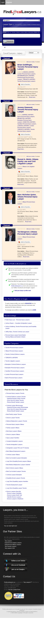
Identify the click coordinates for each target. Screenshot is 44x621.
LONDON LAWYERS (28, 72)
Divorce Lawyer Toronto (13, 417)
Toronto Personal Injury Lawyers (26, 81)
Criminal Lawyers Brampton (14, 474)
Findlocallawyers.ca (9, 582)
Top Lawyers (8, 541)
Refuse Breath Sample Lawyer (15, 402)
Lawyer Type (8, 24)
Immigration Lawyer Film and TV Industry (17, 448)
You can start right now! (10, 526)
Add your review (30, 61)
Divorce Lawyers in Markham (15, 499)
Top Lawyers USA (10, 548)
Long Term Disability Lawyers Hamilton (17, 481)
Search (10, 42)
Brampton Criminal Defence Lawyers (15, 364)
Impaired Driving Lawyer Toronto (16, 398)
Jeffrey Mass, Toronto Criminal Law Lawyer (17, 331)
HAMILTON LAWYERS (29, 122)
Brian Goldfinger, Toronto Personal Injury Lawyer (27, 67)
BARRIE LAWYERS (27, 114)
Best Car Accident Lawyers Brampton (16, 458)
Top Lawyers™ (28, 582)
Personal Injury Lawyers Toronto (15, 393)
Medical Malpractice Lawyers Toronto (16, 421)
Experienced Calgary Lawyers (13, 542)
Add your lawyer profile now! (22, 290)
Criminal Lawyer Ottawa (13, 454)
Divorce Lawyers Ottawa (13, 434)
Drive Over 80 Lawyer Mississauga (16, 409)
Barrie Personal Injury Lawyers (26, 116)
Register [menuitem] (9, 2)
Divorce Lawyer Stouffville (14, 493)
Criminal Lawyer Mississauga (14, 405)
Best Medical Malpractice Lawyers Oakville (18, 464)
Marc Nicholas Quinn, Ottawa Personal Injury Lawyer (27, 197)
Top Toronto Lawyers (10, 546)
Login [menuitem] (2, 2)
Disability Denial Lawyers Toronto (15, 478)
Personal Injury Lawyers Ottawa (15, 424)
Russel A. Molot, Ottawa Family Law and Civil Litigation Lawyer (27, 161)
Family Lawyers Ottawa (12, 428)
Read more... (32, 97)
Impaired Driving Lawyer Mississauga (17, 407)
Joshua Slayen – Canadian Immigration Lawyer (18, 323)
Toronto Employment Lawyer (14, 485)
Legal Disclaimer (11, 611)
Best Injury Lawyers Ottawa (13, 431)
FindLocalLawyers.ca (8, 609)
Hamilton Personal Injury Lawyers (26, 124)
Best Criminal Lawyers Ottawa (14, 468)
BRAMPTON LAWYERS (24, 118)
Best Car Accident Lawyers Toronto (16, 471)
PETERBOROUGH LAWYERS (25, 75)
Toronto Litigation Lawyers (12, 361)
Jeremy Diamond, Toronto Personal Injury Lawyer (27, 109)
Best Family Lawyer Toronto (14, 414)
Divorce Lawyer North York (14, 495)
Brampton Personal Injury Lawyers (15, 367)
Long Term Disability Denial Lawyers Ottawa (18, 461)
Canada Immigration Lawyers (14, 441)
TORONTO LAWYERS (29, 79)
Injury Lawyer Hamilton (12, 438)
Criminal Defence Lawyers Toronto (16, 396)
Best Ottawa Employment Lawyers (15, 451)
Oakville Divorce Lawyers (14, 497)
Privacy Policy (21, 611)
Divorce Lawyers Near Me (13, 491)
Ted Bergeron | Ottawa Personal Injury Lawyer (27, 233)
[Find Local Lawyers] (5, 47)
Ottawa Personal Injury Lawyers (14, 351)
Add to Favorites (25, 84)
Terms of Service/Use (31, 611)
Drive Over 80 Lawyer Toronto (15, 400)
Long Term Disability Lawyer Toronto (16, 488)
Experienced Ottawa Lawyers (13, 544)
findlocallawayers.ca (17, 286)
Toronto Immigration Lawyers (14, 444)
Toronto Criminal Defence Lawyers (15, 354)
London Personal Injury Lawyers (26, 74)
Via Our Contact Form (14, 589)
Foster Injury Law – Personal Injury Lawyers (17, 320)
